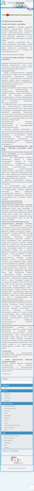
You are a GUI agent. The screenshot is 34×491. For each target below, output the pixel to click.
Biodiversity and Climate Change (12, 425)
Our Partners (7, 398)
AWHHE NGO (6, 385)
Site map (6, 447)
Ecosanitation (7, 415)
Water (5, 413)
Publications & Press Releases (11, 435)
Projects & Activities (8, 403)
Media (4, 433)
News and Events (8, 440)
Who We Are (7, 393)
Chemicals (6, 410)
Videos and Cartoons (9, 438)
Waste (5, 420)
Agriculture (6, 418)
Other (5, 430)
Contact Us (7, 400)
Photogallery (7, 442)
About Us (5, 391)
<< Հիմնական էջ (6, 374)
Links (5, 445)
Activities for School (9, 427)
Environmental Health (9, 406)
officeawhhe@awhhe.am (23, 7)
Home (5, 388)
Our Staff (6, 395)
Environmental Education (10, 408)
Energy (6, 423)
